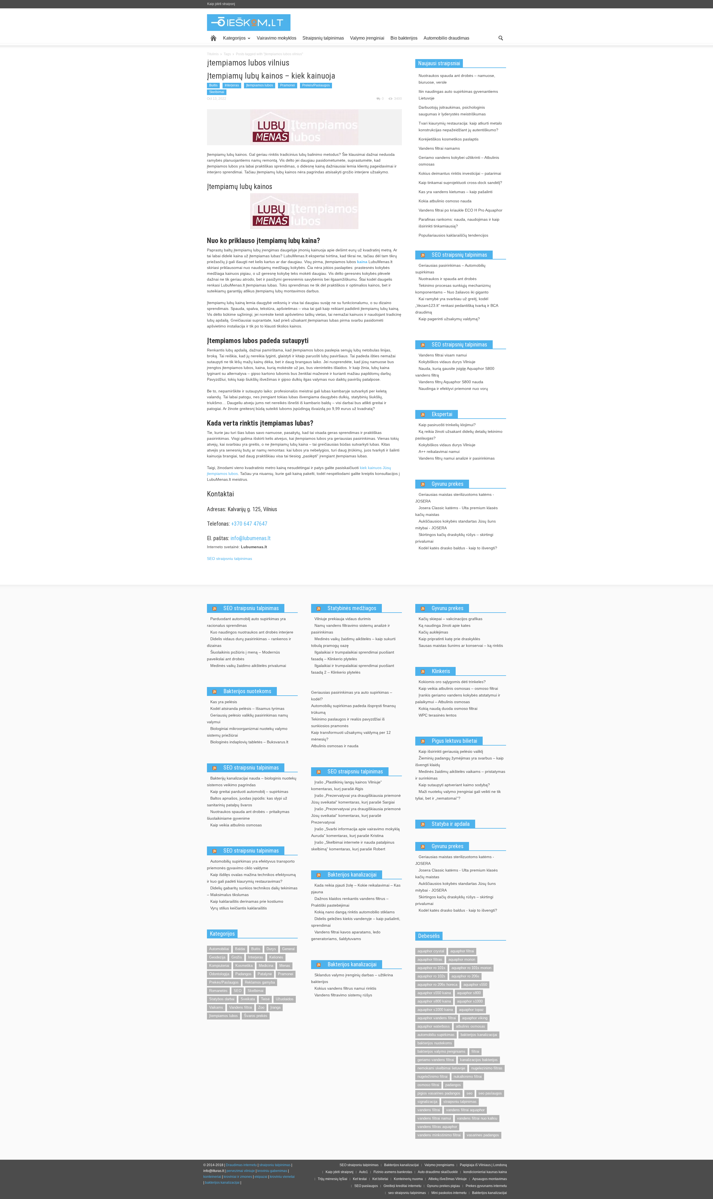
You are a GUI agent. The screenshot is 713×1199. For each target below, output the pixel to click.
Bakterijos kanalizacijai (352, 874)
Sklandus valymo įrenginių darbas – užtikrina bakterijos (352, 978)
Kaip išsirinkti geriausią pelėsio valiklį (451, 751)
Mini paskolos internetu (449, 1193)
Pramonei (287, 85)
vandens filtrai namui (434, 1118)
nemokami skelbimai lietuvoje (441, 1068)
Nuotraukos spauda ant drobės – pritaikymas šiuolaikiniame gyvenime (248, 815)
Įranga (275, 1007)
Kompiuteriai (219, 965)
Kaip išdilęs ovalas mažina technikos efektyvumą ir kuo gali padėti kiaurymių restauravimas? (251, 878)
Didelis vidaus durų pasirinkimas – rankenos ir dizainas (249, 642)
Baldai (240, 949)
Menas (284, 965)
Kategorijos (233, 40)
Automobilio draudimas (446, 38)
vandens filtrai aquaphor (465, 1110)
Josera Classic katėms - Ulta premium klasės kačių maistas (456, 511)
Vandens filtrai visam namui (443, 355)
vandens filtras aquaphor (437, 1127)
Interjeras (232, 85)
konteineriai (212, 1177)
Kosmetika (244, 965)
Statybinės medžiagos (352, 608)
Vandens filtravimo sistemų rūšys (343, 995)
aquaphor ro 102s (431, 976)
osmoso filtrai (428, 1085)
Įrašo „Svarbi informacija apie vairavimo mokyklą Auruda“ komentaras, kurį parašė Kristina (355, 832)
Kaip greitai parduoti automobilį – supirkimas (249, 791)
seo (469, 1093)
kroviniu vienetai (282, 1177)
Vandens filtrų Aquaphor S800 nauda (451, 382)
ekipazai (261, 1177)
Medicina (266, 965)
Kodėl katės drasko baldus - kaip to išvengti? (458, 548)
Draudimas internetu (241, 1165)
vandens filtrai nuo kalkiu (477, 1118)
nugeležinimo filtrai (432, 1076)
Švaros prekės (255, 1016)
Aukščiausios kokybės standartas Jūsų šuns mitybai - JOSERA (455, 524)
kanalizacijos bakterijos (479, 1060)
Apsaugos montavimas (489, 1179)
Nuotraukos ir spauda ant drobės (448, 278)
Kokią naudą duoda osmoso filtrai (448, 708)
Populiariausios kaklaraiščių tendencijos (453, 235)
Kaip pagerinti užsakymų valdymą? (449, 319)
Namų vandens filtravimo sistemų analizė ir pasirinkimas (350, 628)
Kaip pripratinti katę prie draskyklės (449, 639)
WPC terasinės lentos (437, 715)
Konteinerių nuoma (408, 1179)
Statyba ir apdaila (451, 824)
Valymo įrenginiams (439, 1165)
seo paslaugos (490, 1093)
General (288, 949)
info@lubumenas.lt (251, 538)
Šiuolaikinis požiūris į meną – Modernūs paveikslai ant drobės (243, 655)
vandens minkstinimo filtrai (439, 1135)
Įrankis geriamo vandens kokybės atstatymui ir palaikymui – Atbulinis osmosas (457, 698)
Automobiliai (219, 949)
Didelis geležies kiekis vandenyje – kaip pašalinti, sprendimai (355, 922)
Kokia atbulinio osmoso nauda (445, 201)
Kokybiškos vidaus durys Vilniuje (447, 362)
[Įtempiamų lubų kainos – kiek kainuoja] (304, 127)
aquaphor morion (461, 959)
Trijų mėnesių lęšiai (332, 1179)
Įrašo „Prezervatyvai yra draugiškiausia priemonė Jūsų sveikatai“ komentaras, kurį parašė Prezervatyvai (356, 815)
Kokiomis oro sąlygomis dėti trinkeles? (452, 681)
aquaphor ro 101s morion (471, 968)
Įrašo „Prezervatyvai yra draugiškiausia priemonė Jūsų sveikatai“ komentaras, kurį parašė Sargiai (356, 798)
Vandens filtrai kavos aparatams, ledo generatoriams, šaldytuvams (345, 935)
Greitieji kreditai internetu (402, 1186)
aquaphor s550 (475, 984)
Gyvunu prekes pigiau (443, 1186)
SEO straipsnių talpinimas (459, 254)
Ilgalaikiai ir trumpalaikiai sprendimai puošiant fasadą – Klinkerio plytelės (352, 655)
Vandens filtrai (240, 1007)
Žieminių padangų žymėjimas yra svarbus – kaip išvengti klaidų (459, 761)
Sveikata (248, 999)
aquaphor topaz (471, 1010)
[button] (500, 37)
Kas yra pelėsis (223, 702)
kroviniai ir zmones (238, 1177)
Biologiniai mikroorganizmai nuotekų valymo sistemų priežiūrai (247, 731)
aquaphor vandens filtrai (436, 1018)
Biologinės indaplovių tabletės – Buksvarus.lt (249, 742)
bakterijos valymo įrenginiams (441, 1051)
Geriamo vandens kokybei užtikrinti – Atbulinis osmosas (459, 160)
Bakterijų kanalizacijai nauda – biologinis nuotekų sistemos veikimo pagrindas (251, 781)
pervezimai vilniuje (240, 1171)
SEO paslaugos (366, 1186)
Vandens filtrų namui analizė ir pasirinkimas (457, 458)
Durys (271, 949)
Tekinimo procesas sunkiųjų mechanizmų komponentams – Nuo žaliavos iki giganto (453, 288)
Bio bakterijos (403, 38)
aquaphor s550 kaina (434, 993)
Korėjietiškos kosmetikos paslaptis (448, 139)
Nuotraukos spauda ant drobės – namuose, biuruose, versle (457, 78)
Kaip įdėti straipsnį (221, 4)
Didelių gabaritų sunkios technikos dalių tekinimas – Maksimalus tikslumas (252, 891)
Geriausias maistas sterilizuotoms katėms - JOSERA (454, 497)
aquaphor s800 (469, 993)
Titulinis (213, 54)
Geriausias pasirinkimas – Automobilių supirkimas (450, 268)
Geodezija (217, 957)
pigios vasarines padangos (438, 1093)
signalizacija (427, 1102)
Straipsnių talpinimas (323, 38)
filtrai (475, 1051)
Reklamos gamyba (260, 982)
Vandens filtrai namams (439, 148)
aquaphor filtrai (462, 951)
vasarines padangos (483, 1135)
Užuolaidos (285, 999)
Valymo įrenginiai (367, 38)
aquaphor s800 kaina (434, 1001)
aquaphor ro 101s (431, 968)
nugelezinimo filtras (486, 1068)
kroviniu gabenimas (272, 1171)
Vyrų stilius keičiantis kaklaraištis (238, 908)
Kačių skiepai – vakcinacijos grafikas (450, 619)
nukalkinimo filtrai (468, 1076)
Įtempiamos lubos (259, 85)
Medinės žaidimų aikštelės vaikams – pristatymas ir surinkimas (460, 774)
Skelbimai (216, 92)
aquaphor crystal (430, 951)
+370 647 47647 (249, 523)
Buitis (213, 85)
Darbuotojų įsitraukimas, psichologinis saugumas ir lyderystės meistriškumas (452, 110)
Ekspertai (442, 414)
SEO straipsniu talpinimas (229, 558)
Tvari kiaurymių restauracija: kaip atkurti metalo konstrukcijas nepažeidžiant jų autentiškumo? (460, 126)
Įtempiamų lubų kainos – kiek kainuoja (271, 76)
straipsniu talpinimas (460, 1102)
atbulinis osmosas (470, 1026)
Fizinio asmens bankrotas (392, 1172)
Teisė (265, 999)
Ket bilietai (380, 1179)
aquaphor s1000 (470, 1001)
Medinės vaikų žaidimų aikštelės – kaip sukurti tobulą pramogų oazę (353, 642)
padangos (453, 1085)
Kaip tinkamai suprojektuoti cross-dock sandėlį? (460, 182)
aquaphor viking (474, 1018)
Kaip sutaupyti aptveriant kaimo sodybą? (454, 785)
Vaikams (216, 1007)
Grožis (236, 957)
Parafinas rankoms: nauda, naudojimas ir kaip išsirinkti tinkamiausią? (459, 222)
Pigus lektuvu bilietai (454, 740)
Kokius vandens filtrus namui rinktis (345, 988)
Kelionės (276, 957)
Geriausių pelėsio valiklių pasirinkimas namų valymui (247, 718)
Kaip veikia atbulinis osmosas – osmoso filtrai (458, 688)
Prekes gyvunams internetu (486, 1186)
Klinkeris (441, 671)
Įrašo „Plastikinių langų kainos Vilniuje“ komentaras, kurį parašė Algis (346, 785)
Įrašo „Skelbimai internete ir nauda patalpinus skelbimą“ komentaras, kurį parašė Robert (352, 845)
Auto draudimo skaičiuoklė (438, 1172)
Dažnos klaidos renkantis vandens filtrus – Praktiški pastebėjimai (350, 901)
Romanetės (218, 991)
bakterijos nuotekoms (434, 1043)
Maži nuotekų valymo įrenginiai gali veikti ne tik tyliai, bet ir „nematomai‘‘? (458, 794)
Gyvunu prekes (447, 483)
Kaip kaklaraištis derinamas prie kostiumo (246, 901)
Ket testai (360, 1179)
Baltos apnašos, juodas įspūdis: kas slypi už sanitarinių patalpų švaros (247, 801)
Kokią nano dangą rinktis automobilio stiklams (354, 912)
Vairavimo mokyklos (276, 38)
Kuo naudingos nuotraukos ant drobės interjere (251, 632)
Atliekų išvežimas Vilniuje (447, 1179)
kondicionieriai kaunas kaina (485, 1172)
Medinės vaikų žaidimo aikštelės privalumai (248, 665)
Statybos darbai (222, 999)
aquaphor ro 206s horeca (437, 984)
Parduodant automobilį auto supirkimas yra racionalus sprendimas (246, 622)
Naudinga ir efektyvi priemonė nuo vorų (453, 388)
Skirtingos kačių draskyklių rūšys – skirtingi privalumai (454, 537)
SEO (237, 991)
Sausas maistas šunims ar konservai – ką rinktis (461, 645)
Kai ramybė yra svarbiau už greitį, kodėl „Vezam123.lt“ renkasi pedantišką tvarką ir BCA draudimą (456, 305)
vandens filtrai (428, 1110)
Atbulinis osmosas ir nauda (334, 746)
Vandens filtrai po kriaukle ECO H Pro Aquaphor (460, 210)
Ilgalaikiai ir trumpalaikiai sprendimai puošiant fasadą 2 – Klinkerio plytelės (352, 668)
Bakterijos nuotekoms (247, 691)
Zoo (261, 1007)
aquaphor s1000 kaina (435, 1010)
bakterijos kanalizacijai (479, 1035)
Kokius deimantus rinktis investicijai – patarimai (460, 173)
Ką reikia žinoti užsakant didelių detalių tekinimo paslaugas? (458, 434)
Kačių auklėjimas (433, 632)
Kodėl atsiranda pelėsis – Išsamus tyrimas (247, 708)
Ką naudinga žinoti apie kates (444, 625)
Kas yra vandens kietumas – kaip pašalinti (455, 192)
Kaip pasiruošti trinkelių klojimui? (447, 425)
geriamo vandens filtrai (435, 1060)
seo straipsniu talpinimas (407, 1193)
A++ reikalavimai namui (439, 451)
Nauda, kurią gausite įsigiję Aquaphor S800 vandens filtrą (454, 371)
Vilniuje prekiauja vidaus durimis (342, 619)
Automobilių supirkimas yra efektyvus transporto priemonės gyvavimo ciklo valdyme (251, 864)
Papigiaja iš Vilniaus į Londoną (483, 1165)
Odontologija (219, 974)
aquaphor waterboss (433, 1026)
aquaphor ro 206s (465, 976)
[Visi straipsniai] (213, 38)
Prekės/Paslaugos (316, 85)
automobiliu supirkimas (436, 1035)
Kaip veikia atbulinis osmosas (236, 825)
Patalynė (265, 974)
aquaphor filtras (429, 959)
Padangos (243, 974)
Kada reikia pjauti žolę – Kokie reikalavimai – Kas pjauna (356, 888)
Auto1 (363, 1172)
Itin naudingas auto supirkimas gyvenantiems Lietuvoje (458, 94)
